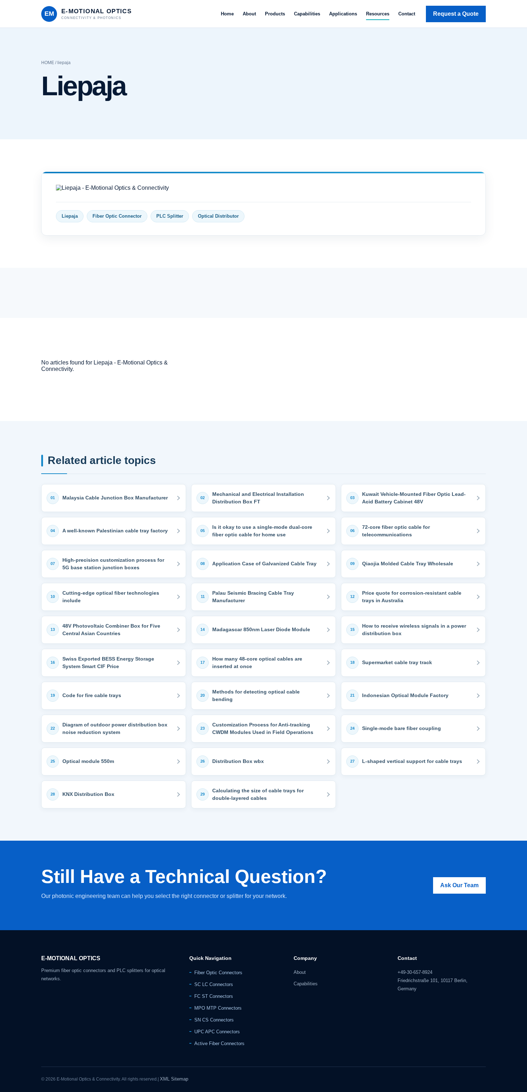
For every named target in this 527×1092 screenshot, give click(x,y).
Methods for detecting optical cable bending (256, 695)
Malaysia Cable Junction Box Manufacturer (115, 498)
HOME (47, 62)
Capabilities (307, 13)
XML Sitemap (174, 1079)
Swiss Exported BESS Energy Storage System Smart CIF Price (108, 662)
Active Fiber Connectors (219, 1043)
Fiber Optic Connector (117, 216)
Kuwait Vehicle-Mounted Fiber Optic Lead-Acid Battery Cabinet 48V (414, 497)
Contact (406, 13)
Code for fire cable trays (91, 695)
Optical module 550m (88, 761)
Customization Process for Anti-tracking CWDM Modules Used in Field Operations (262, 728)
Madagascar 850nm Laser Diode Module (261, 629)
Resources (377, 13)
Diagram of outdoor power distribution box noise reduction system (114, 728)
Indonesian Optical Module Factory (405, 695)
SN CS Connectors (214, 1020)
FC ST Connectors (213, 996)
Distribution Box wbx (238, 761)
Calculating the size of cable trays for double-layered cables (258, 794)
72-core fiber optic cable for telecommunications (396, 530)
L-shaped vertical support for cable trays (412, 761)
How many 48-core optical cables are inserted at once (257, 662)
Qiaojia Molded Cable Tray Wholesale (407, 563)
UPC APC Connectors (217, 1031)
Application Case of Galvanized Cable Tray (264, 563)
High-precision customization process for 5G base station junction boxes (113, 563)
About (249, 13)
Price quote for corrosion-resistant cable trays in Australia (411, 596)
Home (227, 13)
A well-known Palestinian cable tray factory (115, 530)
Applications (343, 13)
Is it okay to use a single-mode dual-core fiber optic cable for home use (262, 530)
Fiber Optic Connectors (218, 972)
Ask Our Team (459, 885)
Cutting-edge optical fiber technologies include (110, 596)
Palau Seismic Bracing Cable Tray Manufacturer (253, 596)
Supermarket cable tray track (397, 662)
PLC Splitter (169, 216)
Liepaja (70, 216)
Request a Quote (456, 14)
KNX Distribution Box (88, 794)
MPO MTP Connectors (218, 1008)
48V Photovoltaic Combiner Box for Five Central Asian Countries (111, 629)
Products (275, 13)
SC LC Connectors (213, 984)
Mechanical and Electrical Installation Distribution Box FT (258, 497)
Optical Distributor (218, 216)
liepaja (64, 62)
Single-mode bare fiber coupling (401, 728)
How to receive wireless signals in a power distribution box (414, 629)
